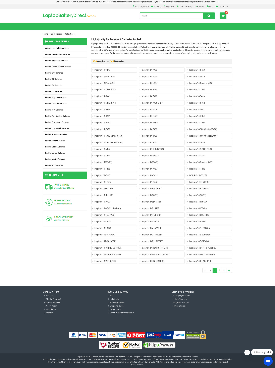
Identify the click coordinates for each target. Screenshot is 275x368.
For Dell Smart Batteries (55, 141)
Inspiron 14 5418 (149, 96)
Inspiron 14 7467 (149, 169)
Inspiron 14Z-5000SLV (199, 228)
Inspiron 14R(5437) (150, 155)
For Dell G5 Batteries (53, 85)
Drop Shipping (180, 306)
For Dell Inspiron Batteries (55, 97)
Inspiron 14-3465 (150, 122)
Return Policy (115, 309)
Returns (200, 6)
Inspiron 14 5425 (197, 76)
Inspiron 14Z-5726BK (152, 228)
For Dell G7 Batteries (53, 91)
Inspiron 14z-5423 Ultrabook (107, 208)
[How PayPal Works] (173, 335)
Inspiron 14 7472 (102, 70)
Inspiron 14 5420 (197, 70)
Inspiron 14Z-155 (102, 182)
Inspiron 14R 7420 (102, 221)
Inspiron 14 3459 (149, 89)
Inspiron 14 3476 (197, 142)
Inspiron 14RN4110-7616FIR (155, 248)
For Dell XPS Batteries (54, 165)
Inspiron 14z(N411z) (151, 201)
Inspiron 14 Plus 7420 (104, 83)
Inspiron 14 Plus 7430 (104, 76)
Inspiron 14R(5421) (103, 162)
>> (229, 270)
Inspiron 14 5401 (197, 109)
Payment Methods (181, 302)
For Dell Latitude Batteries (55, 104)
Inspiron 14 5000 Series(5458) (108, 136)
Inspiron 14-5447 (102, 175)
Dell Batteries (56, 34)
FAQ (211, 6)
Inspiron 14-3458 (197, 116)
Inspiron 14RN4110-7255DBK (155, 254)
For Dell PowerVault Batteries (57, 128)
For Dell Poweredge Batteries (57, 122)
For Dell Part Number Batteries (57, 116)
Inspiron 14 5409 (102, 109)
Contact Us (223, 6)
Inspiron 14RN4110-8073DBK (107, 248)
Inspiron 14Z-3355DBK (199, 234)
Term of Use (51, 309)
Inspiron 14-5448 (197, 169)
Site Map (49, 313)
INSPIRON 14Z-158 (198, 175)
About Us (49, 295)
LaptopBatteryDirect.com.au (103, 357)
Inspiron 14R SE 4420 (199, 215)
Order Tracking (185, 6)
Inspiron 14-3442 (197, 89)
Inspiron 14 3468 (149, 136)
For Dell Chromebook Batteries (58, 67)
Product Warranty (53, 302)
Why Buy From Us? (53, 299)
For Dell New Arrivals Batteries (57, 54)
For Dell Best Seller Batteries (56, 48)
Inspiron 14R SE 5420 (152, 215)
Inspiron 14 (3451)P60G (153, 149)
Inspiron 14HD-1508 (103, 195)
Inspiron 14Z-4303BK (104, 234)
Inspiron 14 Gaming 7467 (200, 162)
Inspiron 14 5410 (197, 96)
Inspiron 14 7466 (102, 169)
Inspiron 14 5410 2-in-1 (105, 103)
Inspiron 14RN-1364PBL (200, 261)
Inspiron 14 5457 (149, 83)
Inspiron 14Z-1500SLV (152, 241)
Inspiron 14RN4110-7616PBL (202, 248)
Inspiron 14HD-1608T (199, 188)
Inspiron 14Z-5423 (150, 208)
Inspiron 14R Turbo (198, 208)
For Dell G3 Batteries (53, 79)
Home (45, 34)
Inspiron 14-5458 (102, 129)
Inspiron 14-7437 (102, 201)
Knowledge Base (117, 302)
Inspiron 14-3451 (102, 116)
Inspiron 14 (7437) (197, 195)
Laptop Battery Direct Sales (89, 15)
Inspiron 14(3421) (197, 155)
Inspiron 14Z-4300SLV (152, 234)
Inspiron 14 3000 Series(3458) (203, 129)
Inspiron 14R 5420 (197, 221)
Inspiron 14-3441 (102, 96)
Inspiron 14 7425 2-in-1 (105, 89)
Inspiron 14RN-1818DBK (153, 261)
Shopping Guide (142, 6)
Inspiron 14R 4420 (102, 228)
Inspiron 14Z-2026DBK (105, 241)
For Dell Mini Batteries (54, 110)
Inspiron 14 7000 (149, 182)
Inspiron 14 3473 (149, 142)
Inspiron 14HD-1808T (152, 188)
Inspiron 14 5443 (149, 76)
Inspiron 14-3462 (102, 122)
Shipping (157, 6)
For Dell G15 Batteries (54, 73)
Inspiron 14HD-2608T (199, 182)
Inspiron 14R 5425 (150, 221)
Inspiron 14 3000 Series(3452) (108, 142)
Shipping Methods (182, 295)
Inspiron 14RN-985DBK (105, 261)
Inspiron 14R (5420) (198, 201)
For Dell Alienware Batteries (56, 60)
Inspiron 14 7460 (149, 70)
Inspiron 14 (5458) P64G (200, 149)
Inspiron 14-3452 (150, 116)
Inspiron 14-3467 (197, 122)
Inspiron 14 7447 (102, 155)
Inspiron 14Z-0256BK (199, 241)
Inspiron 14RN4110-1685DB (202, 254)
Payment (170, 6)
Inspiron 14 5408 (149, 109)
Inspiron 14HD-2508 (103, 188)
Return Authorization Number (122, 313)
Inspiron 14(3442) (150, 162)
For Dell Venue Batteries (55, 153)
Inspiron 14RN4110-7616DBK (107, 254)
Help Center (115, 299)
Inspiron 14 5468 (149, 129)
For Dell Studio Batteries (55, 147)
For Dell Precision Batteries (56, 134)
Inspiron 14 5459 (102, 149)
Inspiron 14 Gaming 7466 (200, 83)
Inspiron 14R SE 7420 (104, 215)
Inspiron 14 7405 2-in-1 (152, 103)
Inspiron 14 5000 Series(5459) (203, 136)
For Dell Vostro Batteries (55, 159)
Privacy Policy (51, 306)
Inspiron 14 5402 (197, 103)
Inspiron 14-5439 (150, 175)
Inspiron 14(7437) (150, 195)
